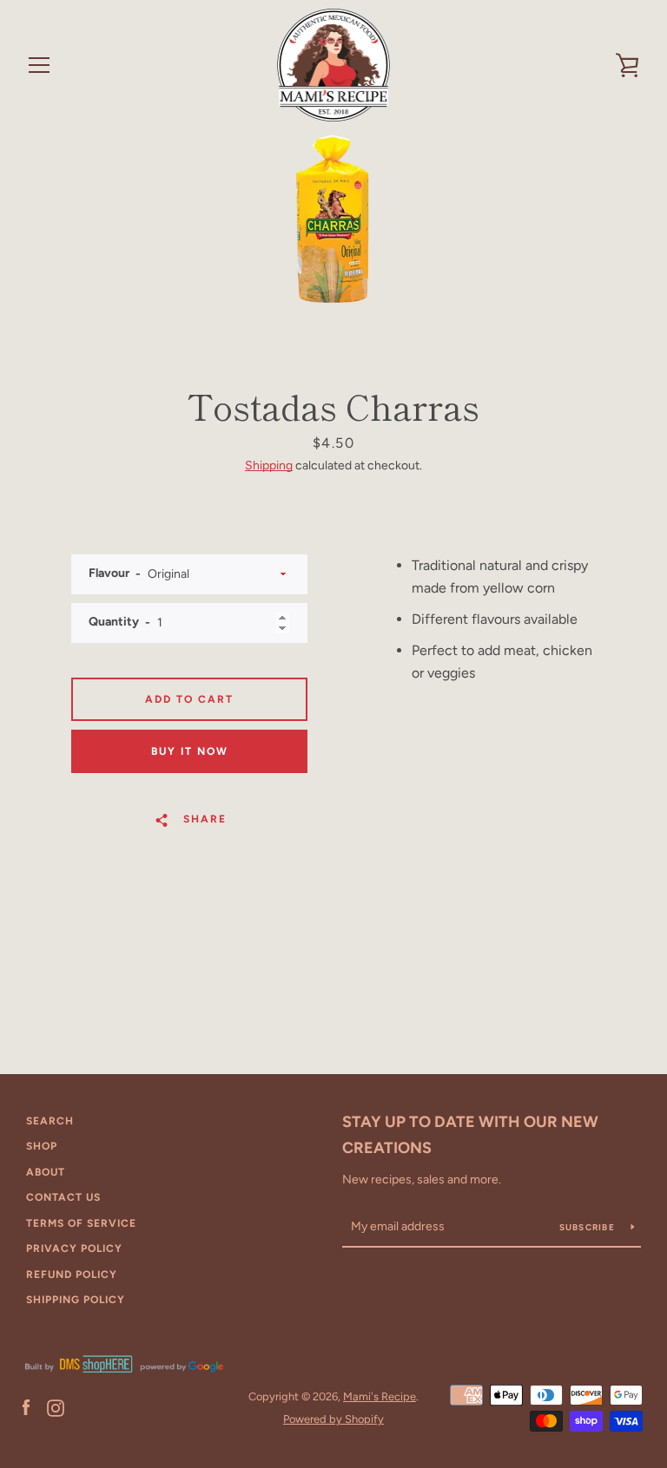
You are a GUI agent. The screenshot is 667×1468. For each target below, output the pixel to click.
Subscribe (588, 1227)
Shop (41, 1146)
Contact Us (63, 1197)
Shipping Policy (75, 1300)
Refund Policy (71, 1274)
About (45, 1172)
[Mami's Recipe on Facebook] (26, 1407)
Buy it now (189, 751)
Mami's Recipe (379, 1396)
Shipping (269, 465)
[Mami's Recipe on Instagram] (55, 1407)
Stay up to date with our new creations (470, 1135)
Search (50, 1121)
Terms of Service (81, 1223)
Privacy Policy (74, 1248)
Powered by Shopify (333, 1418)
